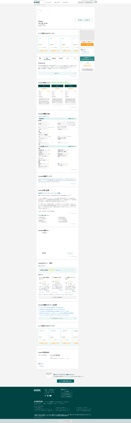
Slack (61, 180)
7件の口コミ (67, 47)
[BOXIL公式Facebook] (48, 396)
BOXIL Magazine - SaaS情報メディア (61, 407)
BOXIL (35, 4)
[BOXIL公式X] (45, 396)
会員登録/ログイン (95, 2)
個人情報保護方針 (49, 403)
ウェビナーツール (85, 53)
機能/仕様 (54, 58)
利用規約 (46, 389)
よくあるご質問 (47, 392)
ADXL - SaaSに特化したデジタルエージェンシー (63, 410)
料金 (47, 58)
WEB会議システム (39, 4)
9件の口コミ (56, 47)
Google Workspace (47, 181)
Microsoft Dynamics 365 (71, 180)
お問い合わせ (52, 392)
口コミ (68, 58)
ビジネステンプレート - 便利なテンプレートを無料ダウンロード (44, 410)
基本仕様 (40, 116)
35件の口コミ (44, 47)
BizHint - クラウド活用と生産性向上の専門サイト (84, 410)
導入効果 (61, 58)
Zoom (44, 4)
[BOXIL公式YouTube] (50, 396)
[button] (44, 283)
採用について (56, 403)
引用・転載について (62, 403)
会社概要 (44, 403)
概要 (40, 58)
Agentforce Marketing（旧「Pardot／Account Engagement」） (53, 178)
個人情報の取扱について (52, 389)
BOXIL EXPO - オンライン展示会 (82, 407)
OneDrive (64, 180)
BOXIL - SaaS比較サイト (38, 407)
